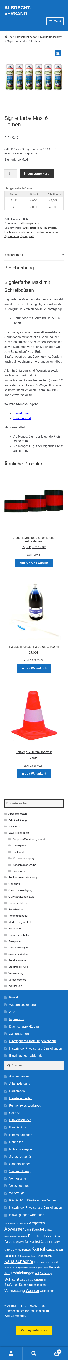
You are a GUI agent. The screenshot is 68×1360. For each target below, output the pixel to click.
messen (51, 1261)
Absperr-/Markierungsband (29, 839)
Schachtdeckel (26, 1280)
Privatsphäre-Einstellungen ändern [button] (32, 1041)
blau (49, 1229)
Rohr (7, 1273)
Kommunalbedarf (18, 915)
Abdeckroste (22, 1223)
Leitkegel (18, 851)
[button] (58, 53)
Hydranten (24, 1249)
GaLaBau (14, 883)
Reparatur (55, 1267)
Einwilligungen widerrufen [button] (26, 1055)
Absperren (37, 1223)
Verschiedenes (17, 979)
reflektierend (29, 1267)
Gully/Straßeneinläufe (21, 896)
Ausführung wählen (34, 562)
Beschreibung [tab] (13, 254)
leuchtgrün (10, 231)
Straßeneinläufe (15, 1284)
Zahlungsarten (19, 1033)
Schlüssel (40, 1279)
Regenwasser (42, 1267)
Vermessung (15, 973)
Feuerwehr (18, 1242)
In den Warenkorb (36, 173)
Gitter (7, 1250)
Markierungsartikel (19, 922)
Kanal (38, 1249)
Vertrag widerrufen (34, 1330)
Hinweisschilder (17, 903)
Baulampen (15, 826)
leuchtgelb (50, 227)
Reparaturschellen (19, 934)
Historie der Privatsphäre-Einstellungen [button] (35, 1048)
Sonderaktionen (17, 960)
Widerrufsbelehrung (22, 1004)
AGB (12, 1011)
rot (37, 1273)
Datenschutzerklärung (24, 1026)
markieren (42, 231)
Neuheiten (14, 928)
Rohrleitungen (22, 1273)
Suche (34, 1353)
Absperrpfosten (17, 813)
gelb (49, 1241)
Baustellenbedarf (27, 36)
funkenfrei (32, 1241)
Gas (43, 1241)
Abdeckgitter (10, 1223)
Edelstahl (35, 1236)
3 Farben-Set (22, 418)
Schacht (11, 1279)
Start (11, 36)
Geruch (56, 1242)
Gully (14, 1249)
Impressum (16, 1019)
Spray (23, 236)
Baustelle (39, 1229)
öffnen (50, 1290)
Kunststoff (39, 1262)
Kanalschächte (18, 1261)
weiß (31, 236)
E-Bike (24, 1236)
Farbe (25, 227)
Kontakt (14, 997)
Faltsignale (19, 845)
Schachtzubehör (18, 953)
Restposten (15, 941)
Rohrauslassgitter (18, 947)
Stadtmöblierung (18, 966)
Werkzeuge (15, 985)
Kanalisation (15, 909)
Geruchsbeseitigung (20, 890)
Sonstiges (19, 870)
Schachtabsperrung (24, 864)
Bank (28, 1229)
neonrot (54, 231)
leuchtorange (26, 231)
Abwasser (14, 1229)
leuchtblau (36, 227)
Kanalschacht (44, 1255)
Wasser (32, 1290)
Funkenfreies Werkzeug (22, 877)
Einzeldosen (21, 413)
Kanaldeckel (11, 1255)
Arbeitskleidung (17, 820)
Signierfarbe (11, 236)
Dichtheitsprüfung (12, 1236)
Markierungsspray (51, 36)
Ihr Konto (11, 1353)
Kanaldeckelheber (28, 1256)
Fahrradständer (52, 1236)
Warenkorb (52, 1350)
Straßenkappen (36, 1284)
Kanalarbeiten (54, 1249)
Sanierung (46, 1273)
